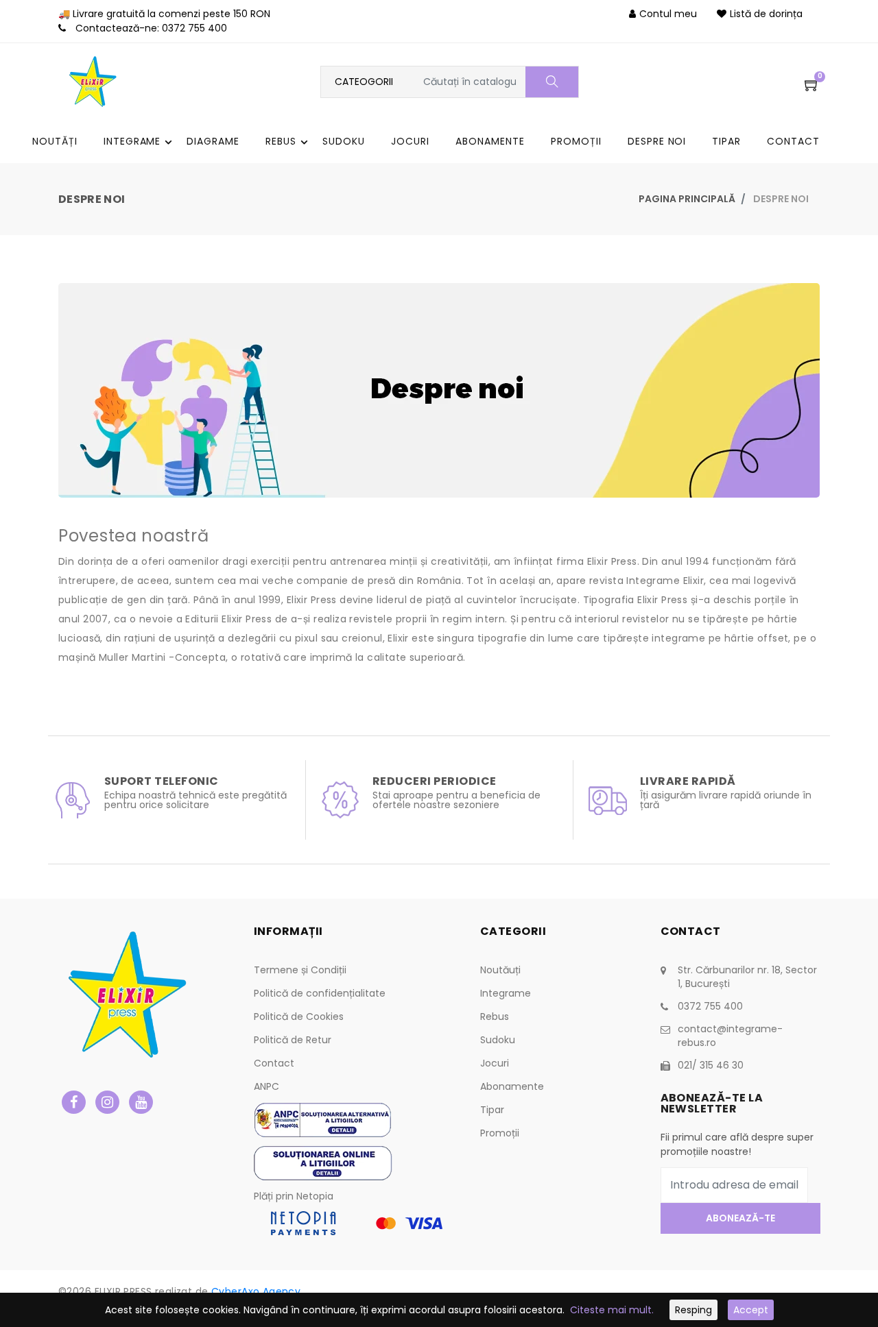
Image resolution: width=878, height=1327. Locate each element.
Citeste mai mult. (612, 1310)
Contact (274, 1063)
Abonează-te (739, 1218)
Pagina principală (687, 199)
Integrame (505, 993)
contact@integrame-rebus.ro (730, 1035)
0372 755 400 (194, 28)
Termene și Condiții (300, 970)
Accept (750, 1310)
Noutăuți (500, 970)
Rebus (494, 1016)
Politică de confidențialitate (319, 993)
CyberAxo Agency (255, 1291)
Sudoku (497, 1040)
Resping (693, 1310)
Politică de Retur (292, 1040)
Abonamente (512, 1086)
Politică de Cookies (299, 1016)
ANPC (266, 1086)
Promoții (499, 1133)
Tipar (492, 1110)
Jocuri (494, 1063)
